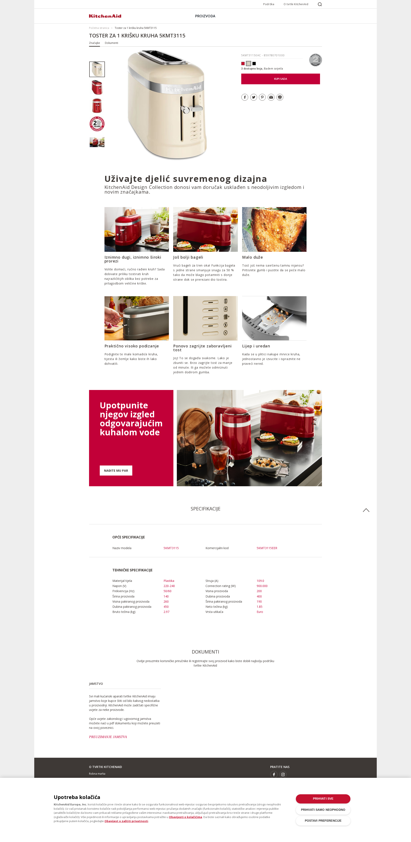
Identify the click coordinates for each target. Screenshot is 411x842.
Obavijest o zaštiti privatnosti (126, 821)
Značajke (94, 43)
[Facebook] (274, 774)
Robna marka (97, 773)
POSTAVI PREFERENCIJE (323, 820)
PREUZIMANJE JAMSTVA (108, 737)
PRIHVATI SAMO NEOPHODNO (323, 809)
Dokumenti (111, 43)
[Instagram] (283, 774)
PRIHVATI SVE (323, 798)
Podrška (268, 4)
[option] (97, 69)
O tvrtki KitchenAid (296, 4)
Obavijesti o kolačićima (185, 817)
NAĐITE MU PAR (116, 470)
